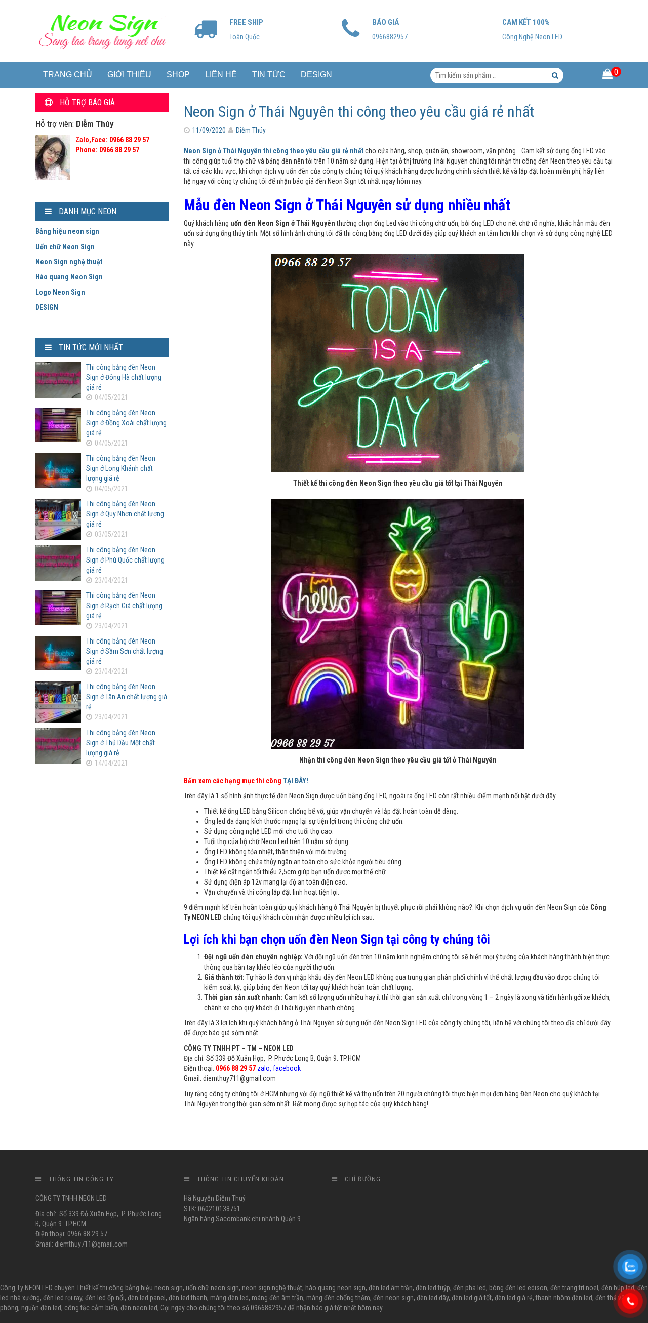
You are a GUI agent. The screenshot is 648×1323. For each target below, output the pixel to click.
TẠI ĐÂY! (295, 781)
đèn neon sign (393, 1298)
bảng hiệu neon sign (154, 1288)
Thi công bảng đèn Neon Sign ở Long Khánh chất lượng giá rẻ (120, 468)
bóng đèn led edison (518, 1288)
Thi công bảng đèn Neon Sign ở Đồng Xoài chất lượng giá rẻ (126, 423)
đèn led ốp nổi (105, 1298)
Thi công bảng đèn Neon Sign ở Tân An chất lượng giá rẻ (126, 697)
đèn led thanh (188, 1298)
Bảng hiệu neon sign (67, 231)
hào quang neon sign (335, 1288)
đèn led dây (433, 1298)
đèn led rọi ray (62, 1298)
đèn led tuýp (433, 1288)
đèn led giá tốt (472, 1298)
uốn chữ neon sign (212, 1288)
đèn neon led (138, 1308)
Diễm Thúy (251, 130)
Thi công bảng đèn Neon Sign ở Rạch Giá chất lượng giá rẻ (124, 605)
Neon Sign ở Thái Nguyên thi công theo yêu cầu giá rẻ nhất (359, 112)
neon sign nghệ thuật (272, 1288)
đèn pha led (469, 1288)
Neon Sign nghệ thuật (68, 262)
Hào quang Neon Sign (69, 277)
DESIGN (316, 74)
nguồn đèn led (41, 1308)
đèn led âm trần (391, 1288)
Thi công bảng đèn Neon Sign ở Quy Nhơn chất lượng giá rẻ (125, 514)
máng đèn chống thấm (338, 1298)
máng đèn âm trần (277, 1298)
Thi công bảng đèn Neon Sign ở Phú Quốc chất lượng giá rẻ (125, 560)
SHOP (178, 74)
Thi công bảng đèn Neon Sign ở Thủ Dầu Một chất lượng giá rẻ (120, 743)
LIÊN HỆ (221, 74)
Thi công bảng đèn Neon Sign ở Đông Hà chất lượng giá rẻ (123, 377)
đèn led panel (147, 1298)
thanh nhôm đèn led (564, 1298)
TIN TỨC (269, 74)
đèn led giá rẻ (514, 1298)
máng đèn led (229, 1298)
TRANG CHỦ (67, 74)
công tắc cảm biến (90, 1308)
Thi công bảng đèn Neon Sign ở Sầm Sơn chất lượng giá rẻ (124, 651)
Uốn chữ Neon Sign (65, 247)
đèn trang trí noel (574, 1288)
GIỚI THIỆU (129, 74)
